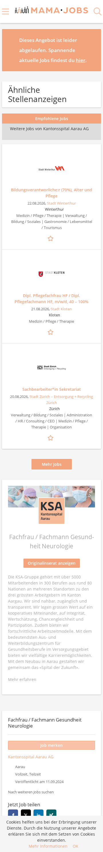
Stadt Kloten (61, 309)
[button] (92, 50)
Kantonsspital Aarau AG (31, 756)
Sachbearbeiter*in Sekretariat (51, 389)
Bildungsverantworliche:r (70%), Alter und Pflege (51, 193)
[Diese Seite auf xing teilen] (51, 814)
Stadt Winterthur (61, 203)
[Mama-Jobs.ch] (52, 9)
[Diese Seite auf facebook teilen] (13, 814)
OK (75, 846)
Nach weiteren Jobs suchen (31, 792)
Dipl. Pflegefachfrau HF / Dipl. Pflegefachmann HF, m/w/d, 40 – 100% (51, 298)
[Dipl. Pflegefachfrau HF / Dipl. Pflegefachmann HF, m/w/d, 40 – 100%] (51, 274)
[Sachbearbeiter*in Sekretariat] (51, 367)
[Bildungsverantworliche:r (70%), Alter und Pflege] (51, 168)
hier (80, 60)
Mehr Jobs (52, 464)
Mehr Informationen (48, 846)
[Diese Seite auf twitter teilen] (26, 814)
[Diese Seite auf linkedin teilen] (38, 814)
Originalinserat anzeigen (52, 563)
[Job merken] (51, 238)
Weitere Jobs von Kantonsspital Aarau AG (49, 128)
